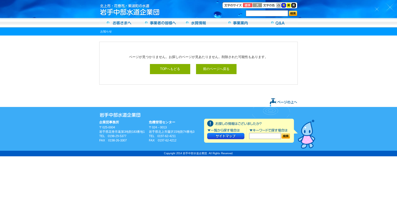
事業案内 (238, 22)
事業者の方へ (159, 22)
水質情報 (198, 22)
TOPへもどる (170, 69)
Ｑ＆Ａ (278, 22)
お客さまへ (119, 22)
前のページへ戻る (216, 69)
